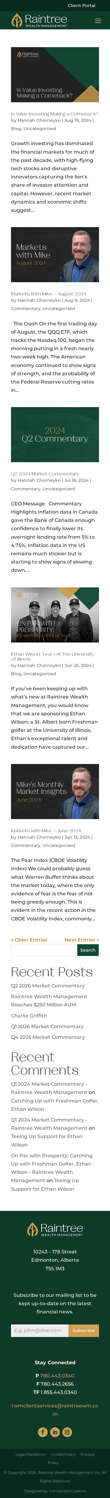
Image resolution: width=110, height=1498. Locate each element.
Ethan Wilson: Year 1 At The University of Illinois (52, 656)
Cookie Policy (63, 1454)
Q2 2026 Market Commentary (48, 986)
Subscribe (84, 1330)
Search (88, 950)
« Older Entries (29, 940)
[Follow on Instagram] (67, 1432)
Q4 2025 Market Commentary (48, 1037)
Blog (16, 128)
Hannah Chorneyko (39, 120)
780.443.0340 (57, 1376)
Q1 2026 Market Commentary (47, 1026)
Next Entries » (81, 940)
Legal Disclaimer (31, 1454)
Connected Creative (67, 1491)
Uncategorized (40, 128)
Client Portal (81, 5)
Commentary (25, 308)
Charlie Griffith (29, 1016)
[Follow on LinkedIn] (55, 1432)
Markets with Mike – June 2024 (46, 830)
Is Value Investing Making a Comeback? (54, 114)
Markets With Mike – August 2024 (48, 294)
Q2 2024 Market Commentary (45, 474)
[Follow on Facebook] (43, 1432)
